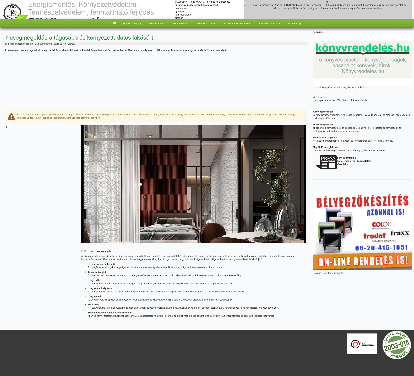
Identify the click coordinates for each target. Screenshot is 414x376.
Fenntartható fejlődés (325, 137)
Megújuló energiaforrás (326, 147)
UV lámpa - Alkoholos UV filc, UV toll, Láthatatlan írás (340, 100)
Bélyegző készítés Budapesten (328, 272)
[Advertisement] (155, 81)
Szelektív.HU (198, 1)
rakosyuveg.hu (104, 251)
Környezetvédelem (323, 111)
